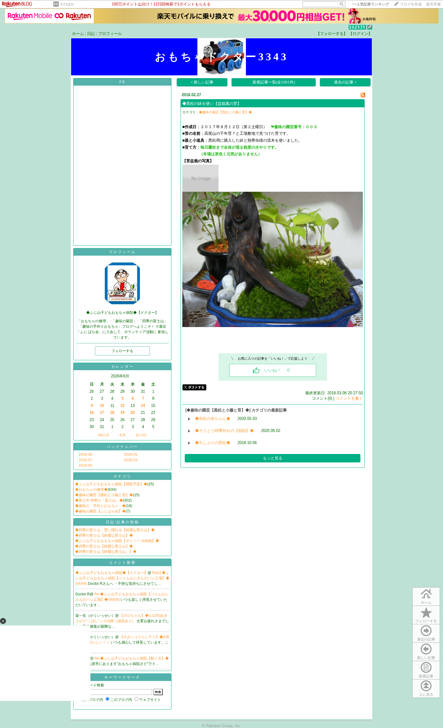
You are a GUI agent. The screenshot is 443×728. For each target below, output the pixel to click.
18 (112, 412)
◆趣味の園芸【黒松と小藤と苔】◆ (104, 495)
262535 (357, 27)
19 (122, 412)
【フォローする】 (331, 33)
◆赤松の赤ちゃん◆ (212, 418)
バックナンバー (122, 447)
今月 (122, 435)
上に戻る (426, 694)
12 (122, 405)
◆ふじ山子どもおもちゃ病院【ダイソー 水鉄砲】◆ (117, 541)
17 (102, 412)
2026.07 (85, 460)
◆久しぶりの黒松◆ (212, 442)
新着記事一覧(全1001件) (274, 82)
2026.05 (130, 454)
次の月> (141, 435)
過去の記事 (426, 639)
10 (102, 405)
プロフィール (110, 33)
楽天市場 (433, 4)
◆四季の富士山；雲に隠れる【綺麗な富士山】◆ (115, 530)
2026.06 (85, 465)
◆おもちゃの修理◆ (91, 489)
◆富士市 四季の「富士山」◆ (99, 500)
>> (370, 4)
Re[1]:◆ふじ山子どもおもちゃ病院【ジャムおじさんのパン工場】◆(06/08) (122, 578)
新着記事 (426, 676)
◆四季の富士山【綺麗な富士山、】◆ (106, 552)
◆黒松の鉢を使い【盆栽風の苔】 (211, 103)
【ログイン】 (360, 33)
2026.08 (85, 454)
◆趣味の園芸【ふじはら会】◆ (100, 511)
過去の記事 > (345, 82)
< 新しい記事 (202, 82)
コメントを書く (349, 398)
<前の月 (103, 435)
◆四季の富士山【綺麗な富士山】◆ (104, 535)
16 (92, 412)
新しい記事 (426, 658)
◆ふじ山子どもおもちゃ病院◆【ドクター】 (111, 573)
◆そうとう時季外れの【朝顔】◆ (224, 430)
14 (143, 405)
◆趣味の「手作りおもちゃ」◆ (100, 506)
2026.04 (130, 460)
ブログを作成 (411, 4)
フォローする (426, 621)
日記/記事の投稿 (122, 522)
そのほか (67, 4)
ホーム (78, 33)
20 (132, 412)
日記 (91, 33)
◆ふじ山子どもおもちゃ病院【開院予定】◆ (111, 484)
